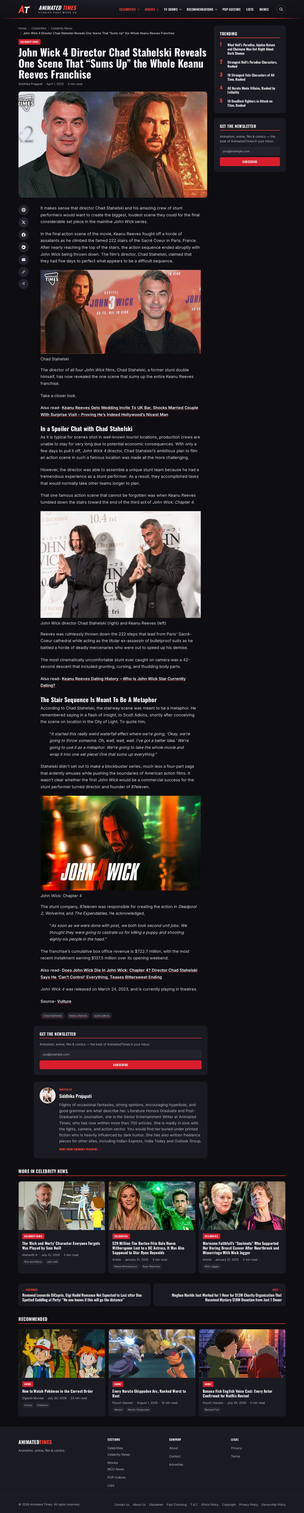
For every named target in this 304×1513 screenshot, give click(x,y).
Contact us (121, 1504)
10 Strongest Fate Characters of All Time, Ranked (250, 77)
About (173, 1448)
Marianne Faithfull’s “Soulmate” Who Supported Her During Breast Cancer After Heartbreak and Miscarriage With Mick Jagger (241, 1247)
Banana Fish (212, 1409)
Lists (250, 9)
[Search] (281, 9)
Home (22, 28)
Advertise (176, 1464)
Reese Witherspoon (125, 1266)
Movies (150, 9)
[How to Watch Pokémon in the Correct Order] (62, 1353)
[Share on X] (23, 222)
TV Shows (171, 9)
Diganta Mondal (33, 1398)
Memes (264, 9)
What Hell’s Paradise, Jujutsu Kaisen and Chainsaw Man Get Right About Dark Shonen (251, 49)
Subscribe (120, 1065)
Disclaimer (156, 1504)
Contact (175, 1456)
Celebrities (127, 9)
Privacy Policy (248, 1504)
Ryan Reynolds (151, 1266)
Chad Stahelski (52, 1015)
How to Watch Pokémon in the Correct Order (57, 1391)
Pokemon (42, 1405)
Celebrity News (61, 28)
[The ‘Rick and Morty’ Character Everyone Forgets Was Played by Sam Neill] (62, 1205)
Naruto (118, 1409)
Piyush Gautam (122, 1402)
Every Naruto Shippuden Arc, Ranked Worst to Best (149, 1393)
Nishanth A (29, 1255)
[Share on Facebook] (23, 235)
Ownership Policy (273, 1504)
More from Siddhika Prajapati (80, 1149)
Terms (235, 1456)
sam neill (52, 1262)
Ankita (116, 1259)
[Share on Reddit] (23, 247)
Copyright (229, 1504)
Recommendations (200, 9)
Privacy (236, 1448)
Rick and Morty (33, 1262)
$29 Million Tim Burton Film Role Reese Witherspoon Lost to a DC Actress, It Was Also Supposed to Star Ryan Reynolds (148, 1247)
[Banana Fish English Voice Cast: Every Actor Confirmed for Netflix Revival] (242, 1353)
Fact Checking (177, 1504)
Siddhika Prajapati (30, 84)
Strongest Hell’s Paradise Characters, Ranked (252, 64)
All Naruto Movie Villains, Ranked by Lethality (251, 90)
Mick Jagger (212, 1266)
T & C (194, 1504)
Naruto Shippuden (138, 1409)
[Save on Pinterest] (23, 210)
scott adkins (101, 1015)
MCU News (115, 1469)
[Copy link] (23, 272)
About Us (139, 1504)
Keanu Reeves (78, 1015)
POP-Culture (232, 9)
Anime (27, 1384)
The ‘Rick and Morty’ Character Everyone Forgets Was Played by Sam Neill (61, 1245)
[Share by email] (23, 260)
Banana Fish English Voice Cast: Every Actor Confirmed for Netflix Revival (238, 1393)
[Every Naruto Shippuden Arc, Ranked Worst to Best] (152, 1353)
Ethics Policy (210, 1504)
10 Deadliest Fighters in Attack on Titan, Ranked (249, 103)
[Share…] (23, 284)
